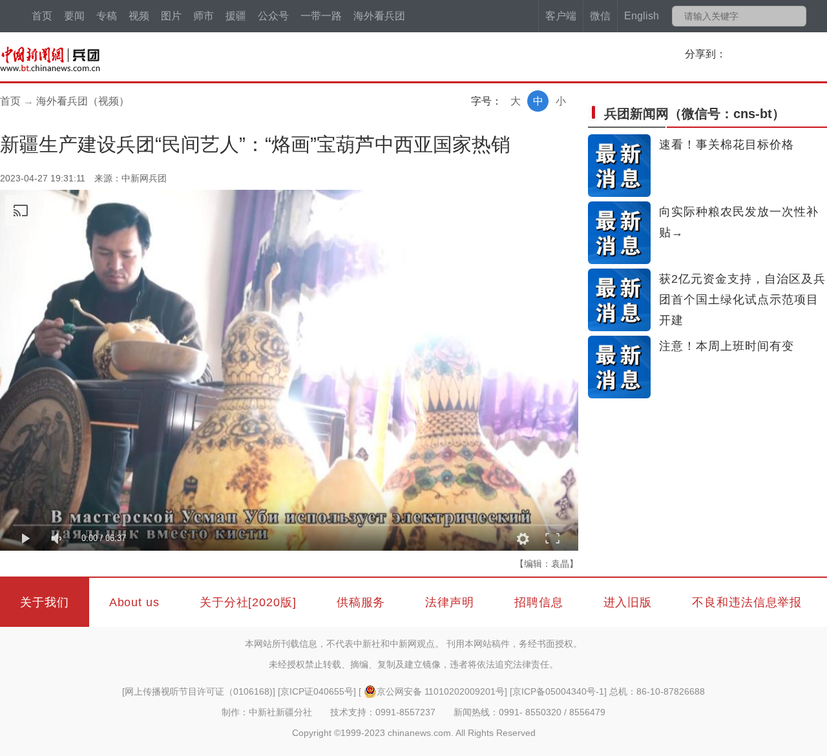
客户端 (560, 15)
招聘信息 (538, 602)
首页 (42, 15)
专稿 (106, 15)
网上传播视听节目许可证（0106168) (199, 691)
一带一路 (321, 15)
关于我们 (44, 602)
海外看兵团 (379, 15)
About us (134, 602)
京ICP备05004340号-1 (558, 691)
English (641, 15)
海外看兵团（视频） (82, 101)
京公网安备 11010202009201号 (441, 691)
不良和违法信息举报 (747, 602)
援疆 (235, 15)
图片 (171, 15)
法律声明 (449, 602)
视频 (139, 15)
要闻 (74, 15)
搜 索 (795, 16)
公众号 (273, 15)
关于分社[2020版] (248, 602)
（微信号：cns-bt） (694, 114)
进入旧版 (628, 602)
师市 (203, 15)
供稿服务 (361, 602)
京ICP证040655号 (316, 691)
